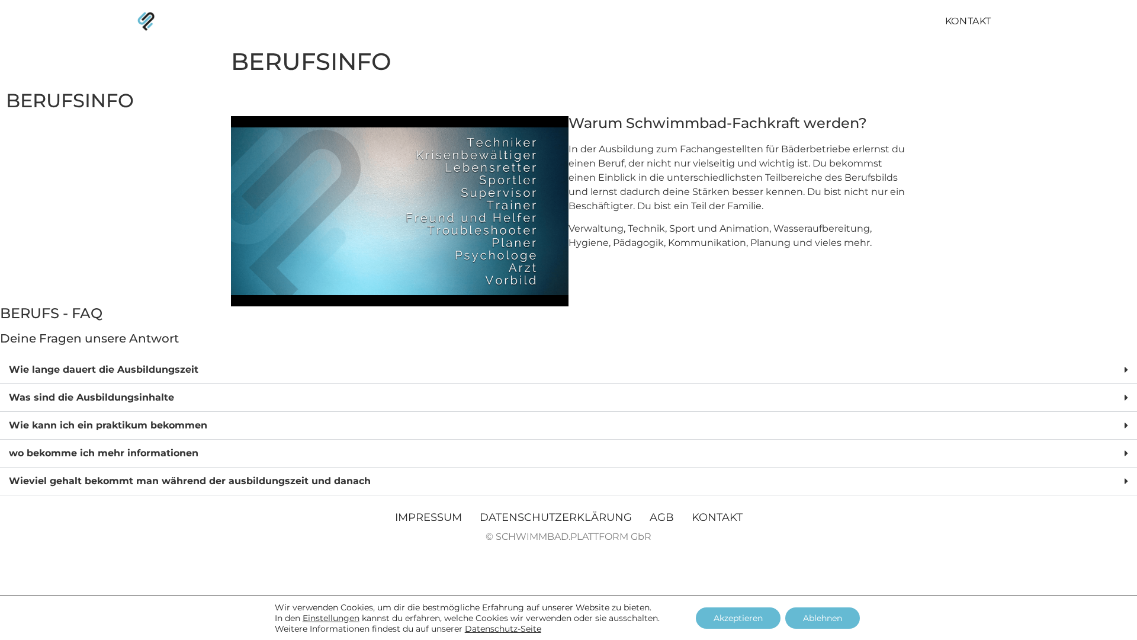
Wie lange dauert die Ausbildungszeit (103, 369)
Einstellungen (331, 618)
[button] (568, 370)
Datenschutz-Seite (503, 628)
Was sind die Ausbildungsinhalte (91, 397)
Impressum (428, 517)
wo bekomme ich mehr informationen (103, 453)
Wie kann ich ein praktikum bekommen (108, 425)
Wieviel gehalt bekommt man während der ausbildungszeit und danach (190, 481)
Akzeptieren (738, 618)
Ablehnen (822, 618)
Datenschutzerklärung (556, 517)
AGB (662, 517)
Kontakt (968, 21)
